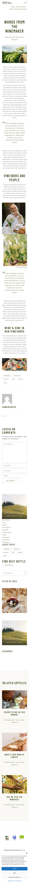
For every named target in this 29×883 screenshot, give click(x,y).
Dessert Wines (21, 7)
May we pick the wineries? (14, 798)
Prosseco (6, 379)
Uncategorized (6, 537)
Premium (4, 525)
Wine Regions (6, 542)
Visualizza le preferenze (15, 877)
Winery (20, 379)
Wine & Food (6, 540)
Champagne (7, 375)
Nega (14, 873)
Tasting (4, 535)
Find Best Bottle (14, 561)
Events (4, 522)
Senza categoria (6, 527)
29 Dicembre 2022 (9, 37)
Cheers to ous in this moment (14, 713)
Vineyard (20, 552)
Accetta (14, 868)
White (5, 555)
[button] (26, 853)
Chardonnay (17, 375)
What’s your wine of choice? (14, 755)
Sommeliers (14, 39)
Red (13, 552)
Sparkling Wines (6, 532)
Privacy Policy (18, 880)
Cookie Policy (11, 880)
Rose (13, 379)
